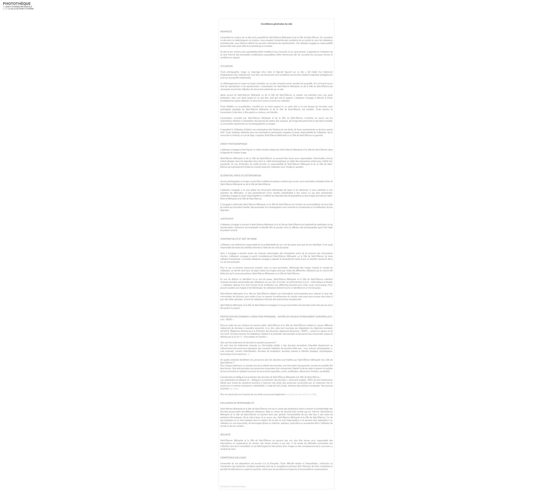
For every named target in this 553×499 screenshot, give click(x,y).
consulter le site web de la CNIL (301, 394)
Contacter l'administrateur (233, 486)
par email (233, 388)
